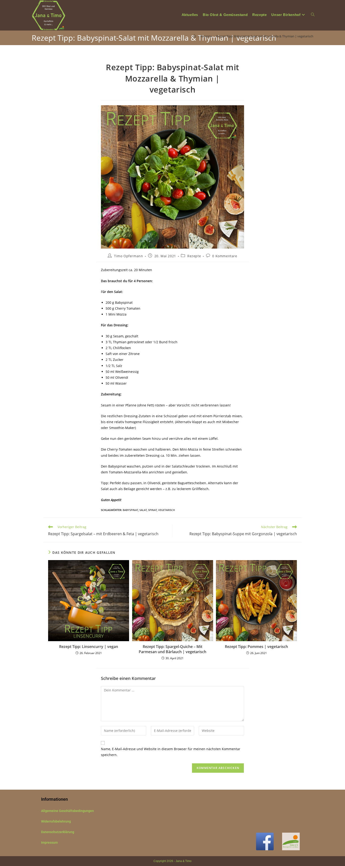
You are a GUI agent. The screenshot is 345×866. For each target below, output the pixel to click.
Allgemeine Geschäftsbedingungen (67, 811)
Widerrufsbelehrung (56, 821)
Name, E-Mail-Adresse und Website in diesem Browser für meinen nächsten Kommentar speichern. (170, 752)
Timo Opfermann (128, 256)
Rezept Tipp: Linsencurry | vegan (88, 646)
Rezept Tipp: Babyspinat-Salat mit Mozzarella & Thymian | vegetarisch (264, 36)
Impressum (49, 842)
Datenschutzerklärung (57, 832)
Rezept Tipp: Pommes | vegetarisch (256, 646)
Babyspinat (130, 510)
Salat (143, 510)
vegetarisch (166, 510)
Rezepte (194, 256)
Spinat (152, 510)
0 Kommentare (224, 256)
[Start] (194, 36)
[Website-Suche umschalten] (313, 14)
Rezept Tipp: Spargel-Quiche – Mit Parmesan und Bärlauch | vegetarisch (172, 649)
